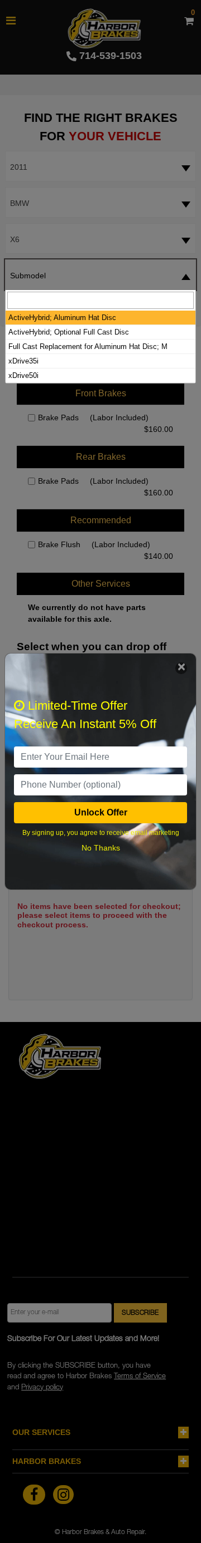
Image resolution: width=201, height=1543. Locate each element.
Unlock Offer (100, 812)
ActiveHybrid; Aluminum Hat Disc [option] (62, 317)
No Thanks (101, 847)
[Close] (181, 668)
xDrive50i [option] (23, 375)
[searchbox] (100, 300)
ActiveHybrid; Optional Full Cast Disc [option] (68, 332)
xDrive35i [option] (23, 361)
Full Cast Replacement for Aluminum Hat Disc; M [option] (88, 346)
